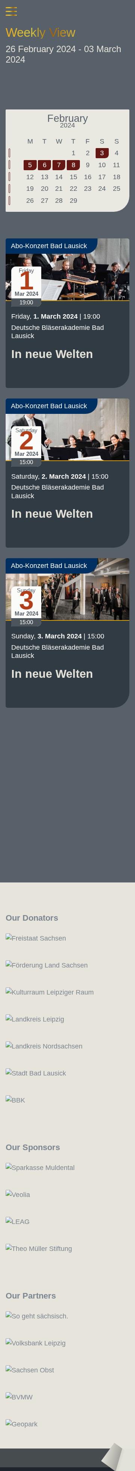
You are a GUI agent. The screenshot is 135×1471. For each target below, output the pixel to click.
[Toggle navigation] (11, 11)
